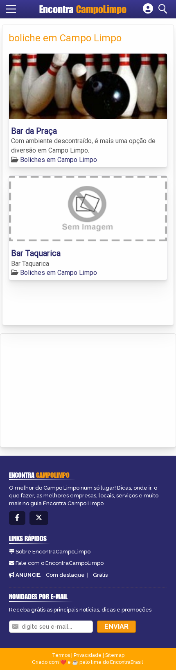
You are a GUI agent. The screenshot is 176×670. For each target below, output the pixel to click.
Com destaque (65, 575)
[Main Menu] (11, 9)
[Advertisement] (68, 389)
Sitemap (114, 655)
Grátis (100, 575)
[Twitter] (38, 518)
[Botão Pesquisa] (164, 9)
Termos (61, 655)
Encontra (82, 9)
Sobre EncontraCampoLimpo (53, 552)
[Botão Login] (148, 9)
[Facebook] (17, 518)
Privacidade (88, 655)
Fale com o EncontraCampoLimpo (60, 563)
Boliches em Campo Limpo (58, 160)
